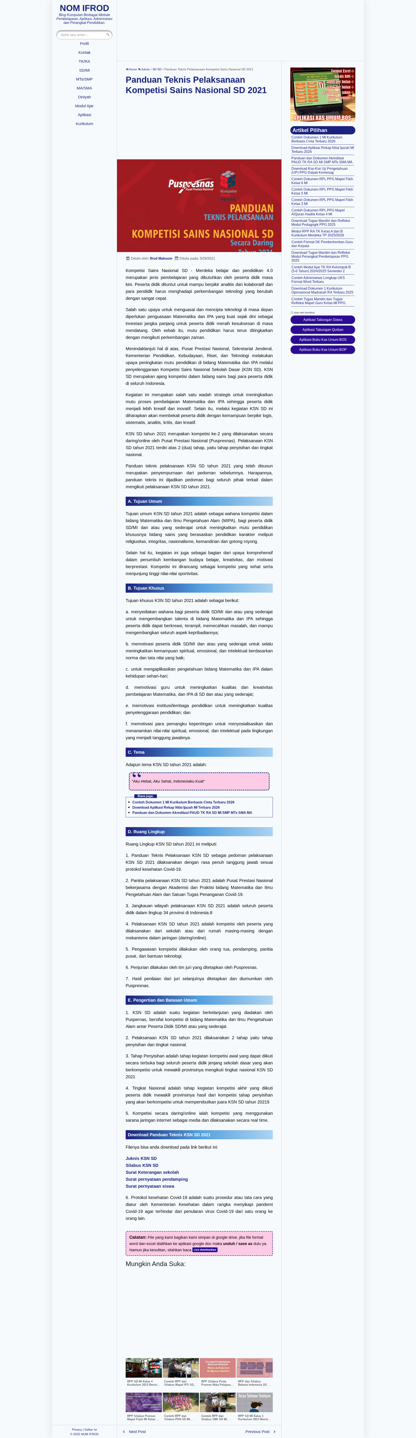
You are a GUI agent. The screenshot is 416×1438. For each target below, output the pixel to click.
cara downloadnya (205, 1249)
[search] (108, 34)
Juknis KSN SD (141, 1158)
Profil (84, 43)
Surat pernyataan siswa (150, 1186)
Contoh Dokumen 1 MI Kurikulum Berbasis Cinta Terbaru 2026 (183, 802)
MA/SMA (84, 88)
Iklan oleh (304, 312)
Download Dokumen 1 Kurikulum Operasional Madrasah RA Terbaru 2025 (322, 290)
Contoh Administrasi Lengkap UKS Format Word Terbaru (318, 280)
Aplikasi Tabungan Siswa (322, 320)
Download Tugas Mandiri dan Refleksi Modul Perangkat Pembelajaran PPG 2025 (320, 256)
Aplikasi (84, 115)
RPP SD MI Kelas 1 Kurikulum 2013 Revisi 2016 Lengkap (253, 1419)
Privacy (77, 1429)
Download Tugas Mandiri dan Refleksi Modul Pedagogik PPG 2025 (320, 222)
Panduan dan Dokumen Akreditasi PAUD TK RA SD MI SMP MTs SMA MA (192, 813)
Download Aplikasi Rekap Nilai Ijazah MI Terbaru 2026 (176, 807)
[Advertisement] (240, 30)
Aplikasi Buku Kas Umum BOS (323, 339)
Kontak (84, 52)
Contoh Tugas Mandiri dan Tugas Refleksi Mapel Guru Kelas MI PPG (318, 301)
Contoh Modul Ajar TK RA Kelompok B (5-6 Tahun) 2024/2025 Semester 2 (321, 269)
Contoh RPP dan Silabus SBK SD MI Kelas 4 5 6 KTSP (214, 1419)
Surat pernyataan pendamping (157, 1179)
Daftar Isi (90, 1429)
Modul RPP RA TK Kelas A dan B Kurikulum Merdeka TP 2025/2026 (317, 233)
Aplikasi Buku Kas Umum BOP (323, 349)
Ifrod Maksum (161, 258)
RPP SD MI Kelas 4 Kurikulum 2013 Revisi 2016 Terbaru (142, 1385)
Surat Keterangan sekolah (152, 1172)
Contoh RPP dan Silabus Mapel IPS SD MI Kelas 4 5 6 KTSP (179, 1385)
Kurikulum (84, 124)
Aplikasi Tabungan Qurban (322, 329)
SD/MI (84, 70)
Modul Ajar (84, 106)
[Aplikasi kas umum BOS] (322, 95)
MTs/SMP (84, 79)
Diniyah (84, 97)
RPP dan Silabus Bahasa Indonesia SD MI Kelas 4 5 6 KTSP (254, 1385)
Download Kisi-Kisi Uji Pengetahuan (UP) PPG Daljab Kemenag (319, 170)
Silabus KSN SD (142, 1165)
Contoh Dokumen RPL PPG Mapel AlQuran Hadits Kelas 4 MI (318, 212)
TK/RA (84, 61)
